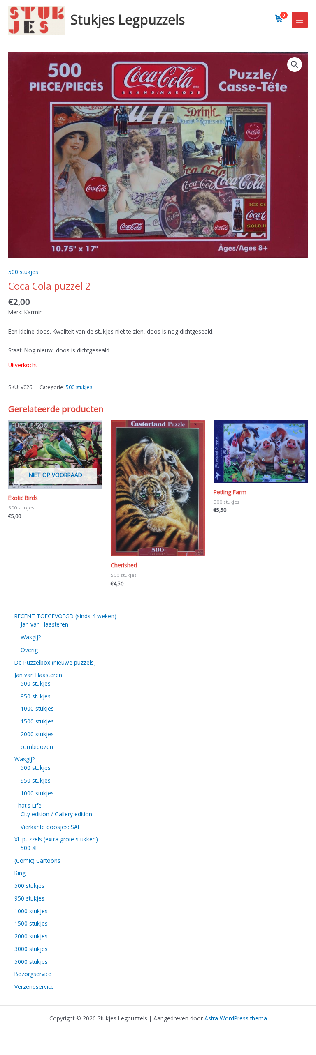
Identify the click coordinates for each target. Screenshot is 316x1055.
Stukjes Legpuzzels (127, 19)
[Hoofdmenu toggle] (300, 20)
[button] (294, 64)
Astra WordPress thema (235, 1018)
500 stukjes (23, 272)
